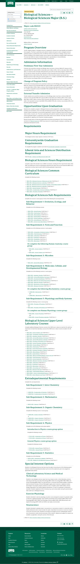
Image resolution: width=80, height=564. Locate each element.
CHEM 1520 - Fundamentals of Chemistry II (38, 394)
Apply (61, 1)
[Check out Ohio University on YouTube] (66, 555)
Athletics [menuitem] (47, 5)
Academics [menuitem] (26, 5)
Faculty (8, 96)
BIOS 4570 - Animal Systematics (35, 218)
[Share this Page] (67, 13)
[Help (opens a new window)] (72, 13)
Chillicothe (43, 538)
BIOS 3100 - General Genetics (34, 188)
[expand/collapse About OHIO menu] (22, 5)
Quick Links (54, 1)
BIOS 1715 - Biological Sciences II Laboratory (37, 186)
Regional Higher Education (12, 82)
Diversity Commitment (11, 30)
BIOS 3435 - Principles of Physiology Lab (37, 307)
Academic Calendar (11, 36)
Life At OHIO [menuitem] (40, 5)
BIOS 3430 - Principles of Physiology (36, 304)
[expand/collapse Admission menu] (36, 5)
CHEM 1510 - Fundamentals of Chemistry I (37, 392)
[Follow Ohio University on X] (68, 555)
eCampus (9, 79)
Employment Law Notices (41, 550)
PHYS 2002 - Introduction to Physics (37, 438)
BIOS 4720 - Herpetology (34, 239)
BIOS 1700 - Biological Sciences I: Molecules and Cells (39, 181)
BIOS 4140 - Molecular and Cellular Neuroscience (39, 280)
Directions (61, 542)
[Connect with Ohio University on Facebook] (61, 555)
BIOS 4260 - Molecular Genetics (35, 282)
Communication (10, 59)
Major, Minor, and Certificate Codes (14, 98)
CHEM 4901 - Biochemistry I (35, 292)
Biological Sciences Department (31, 30)
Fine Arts (8, 67)
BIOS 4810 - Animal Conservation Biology (37, 222)
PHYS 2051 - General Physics (36, 448)
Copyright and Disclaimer (12, 108)
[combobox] (61, 9)
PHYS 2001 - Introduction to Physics (37, 436)
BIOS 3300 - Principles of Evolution (35, 191)
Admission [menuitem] (33, 5)
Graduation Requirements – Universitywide (12, 51)
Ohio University (13, 554)
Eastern (42, 540)
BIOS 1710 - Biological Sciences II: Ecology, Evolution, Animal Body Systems (44, 184)
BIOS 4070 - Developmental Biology (36, 279)
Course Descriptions (11, 84)
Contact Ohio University (62, 544)
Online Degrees (11, 542)
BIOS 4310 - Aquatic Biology (34, 216)
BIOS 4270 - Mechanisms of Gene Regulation (38, 284)
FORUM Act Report (49, 550)
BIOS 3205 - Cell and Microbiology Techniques (38, 277)
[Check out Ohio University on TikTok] (70, 555)
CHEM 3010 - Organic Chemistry (35, 414)
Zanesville (43, 546)
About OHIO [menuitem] (18, 5)
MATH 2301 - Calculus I (33, 404)
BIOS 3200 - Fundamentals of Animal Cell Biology (38, 190)
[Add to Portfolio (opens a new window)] (64, 13)
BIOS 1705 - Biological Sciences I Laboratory (37, 183)
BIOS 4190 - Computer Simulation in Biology (37, 350)
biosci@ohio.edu (27, 37)
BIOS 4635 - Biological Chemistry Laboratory (37, 360)
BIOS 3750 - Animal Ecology (34, 211)
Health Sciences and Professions (13, 69)
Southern (43, 544)
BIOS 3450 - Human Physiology (36, 313)
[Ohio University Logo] (10, 4)
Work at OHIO (27, 544)
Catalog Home (10, 25)
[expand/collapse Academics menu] (29, 5)
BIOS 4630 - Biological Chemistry (35, 286)
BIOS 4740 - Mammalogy (33, 241)
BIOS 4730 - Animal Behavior (34, 220)
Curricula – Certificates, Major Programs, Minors (13, 90)
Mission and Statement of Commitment (59, 550)
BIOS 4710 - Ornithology (33, 237)
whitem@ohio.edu (28, 44)
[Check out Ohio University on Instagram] (63, 555)
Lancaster (43, 542)
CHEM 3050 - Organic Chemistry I (36, 418)
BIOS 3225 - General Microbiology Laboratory (37, 339)
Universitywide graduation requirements (57, 146)
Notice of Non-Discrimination (13, 106)
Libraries (26, 542)
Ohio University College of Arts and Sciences (40, 23)
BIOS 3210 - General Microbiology (36, 262)
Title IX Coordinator (57, 551)
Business (8, 57)
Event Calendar (28, 535)
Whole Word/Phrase (12, 19)
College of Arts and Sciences (30, 28)
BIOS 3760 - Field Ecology (34, 213)
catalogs (25, 562)
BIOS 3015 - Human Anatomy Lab (37, 252)
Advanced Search (12, 21)
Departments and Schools (12, 93)
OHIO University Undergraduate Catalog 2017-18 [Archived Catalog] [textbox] (61, 9)
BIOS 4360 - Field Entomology (35, 234)
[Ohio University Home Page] (11, 550)
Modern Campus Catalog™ (51, 562)
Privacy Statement (42, 551)
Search (72, 1)
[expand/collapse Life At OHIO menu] (44, 5)
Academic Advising (11, 33)
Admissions (9, 40)
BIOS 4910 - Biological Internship (34, 369)
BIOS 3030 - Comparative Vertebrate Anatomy (38, 232)
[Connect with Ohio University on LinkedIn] (64, 555)
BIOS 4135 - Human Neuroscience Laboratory (37, 348)
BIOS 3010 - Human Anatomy (36, 249)
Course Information (11, 87)
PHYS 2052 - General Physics (36, 450)
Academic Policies (10, 38)
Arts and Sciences (10, 55)
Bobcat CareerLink (35, 121)
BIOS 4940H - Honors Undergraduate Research (38, 373)
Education (9, 62)
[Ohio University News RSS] (72, 555)
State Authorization (49, 551)
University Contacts (11, 103)
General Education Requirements (14, 45)
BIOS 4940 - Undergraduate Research (35, 371)
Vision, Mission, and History (12, 28)
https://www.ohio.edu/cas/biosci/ (31, 38)
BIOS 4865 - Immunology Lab (33, 368)
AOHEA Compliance (32, 550)
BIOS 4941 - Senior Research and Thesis (36, 375)
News (26, 540)
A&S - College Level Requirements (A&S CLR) (39, 156)
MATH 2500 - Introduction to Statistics (37, 458)
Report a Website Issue (29, 546)
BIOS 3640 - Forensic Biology (33, 345)
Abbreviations (9, 101)
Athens (42, 535)
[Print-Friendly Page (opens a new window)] (69, 13)
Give (66, 1)
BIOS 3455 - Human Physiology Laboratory (39, 317)
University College (10, 77)
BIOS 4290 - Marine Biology (34, 214)
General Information (11, 48)
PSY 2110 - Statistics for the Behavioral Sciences (39, 460)
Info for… (47, 1)
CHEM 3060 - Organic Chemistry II (36, 420)
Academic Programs (12, 540)
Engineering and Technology (12, 64)
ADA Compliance (25, 550)
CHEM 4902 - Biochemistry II (35, 295)
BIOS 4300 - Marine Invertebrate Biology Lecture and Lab (40, 355)
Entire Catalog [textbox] (10, 14)
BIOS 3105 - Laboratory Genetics (35, 275)
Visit (9, 544)
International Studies (11, 74)
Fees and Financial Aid (11, 43)
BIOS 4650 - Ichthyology (33, 235)
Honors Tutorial (10, 72)
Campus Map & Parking (13, 546)
